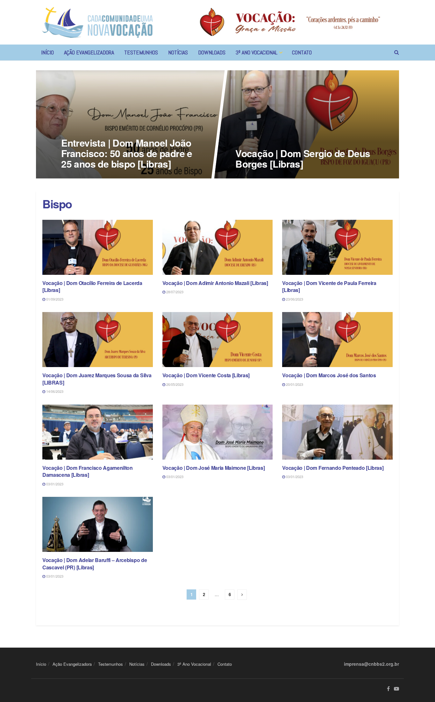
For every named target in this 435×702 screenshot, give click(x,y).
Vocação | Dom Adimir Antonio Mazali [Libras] (215, 283)
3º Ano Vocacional (256, 52)
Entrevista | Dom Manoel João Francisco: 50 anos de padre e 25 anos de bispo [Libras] (126, 153)
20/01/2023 (294, 384)
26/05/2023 (174, 384)
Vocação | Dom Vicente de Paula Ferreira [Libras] (329, 286)
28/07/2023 (174, 291)
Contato (302, 52)
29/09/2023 (247, 176)
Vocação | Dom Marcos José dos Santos (329, 375)
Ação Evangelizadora (89, 52)
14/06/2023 (54, 391)
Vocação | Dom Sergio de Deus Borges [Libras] (302, 158)
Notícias (178, 52)
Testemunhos (141, 52)
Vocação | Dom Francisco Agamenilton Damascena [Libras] (87, 471)
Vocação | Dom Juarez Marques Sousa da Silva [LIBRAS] (96, 379)
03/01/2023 (54, 483)
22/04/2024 (73, 176)
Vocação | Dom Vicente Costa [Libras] (206, 375)
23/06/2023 (294, 299)
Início (47, 52)
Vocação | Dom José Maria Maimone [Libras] (213, 467)
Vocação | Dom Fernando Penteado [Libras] (332, 467)
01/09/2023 (54, 299)
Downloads (211, 52)
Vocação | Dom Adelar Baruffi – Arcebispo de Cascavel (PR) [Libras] (94, 563)
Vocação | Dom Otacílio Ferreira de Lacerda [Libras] (92, 286)
